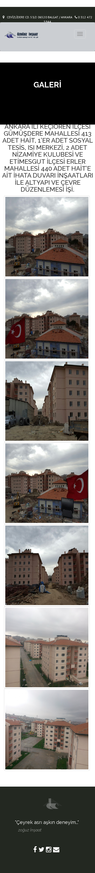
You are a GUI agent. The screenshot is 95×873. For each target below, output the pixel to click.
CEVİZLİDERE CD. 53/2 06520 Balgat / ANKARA (38, 17)
